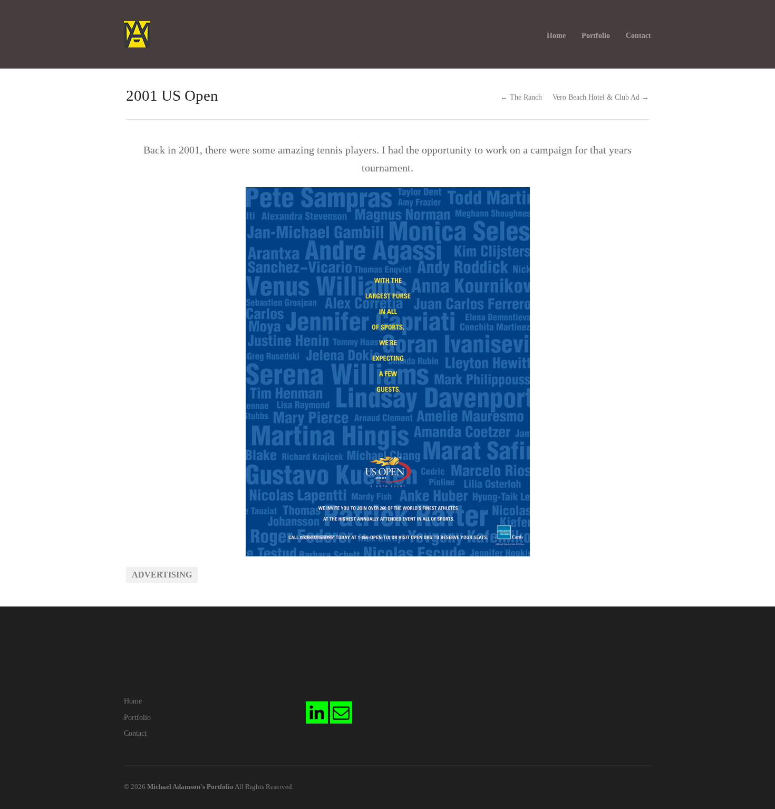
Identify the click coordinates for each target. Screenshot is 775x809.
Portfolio (596, 35)
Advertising (162, 574)
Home (556, 35)
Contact (638, 35)
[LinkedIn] (317, 712)
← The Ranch (521, 97)
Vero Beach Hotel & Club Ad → (601, 97)
